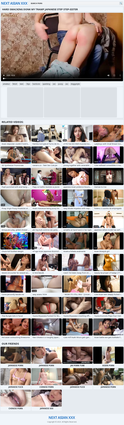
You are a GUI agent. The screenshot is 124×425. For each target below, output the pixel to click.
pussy (60, 84)
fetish (15, 84)
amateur (6, 84)
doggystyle (75, 84)
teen (21, 84)
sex (54, 84)
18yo (28, 84)
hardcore (36, 84)
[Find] (121, 3)
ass (67, 84)
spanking (46, 84)
